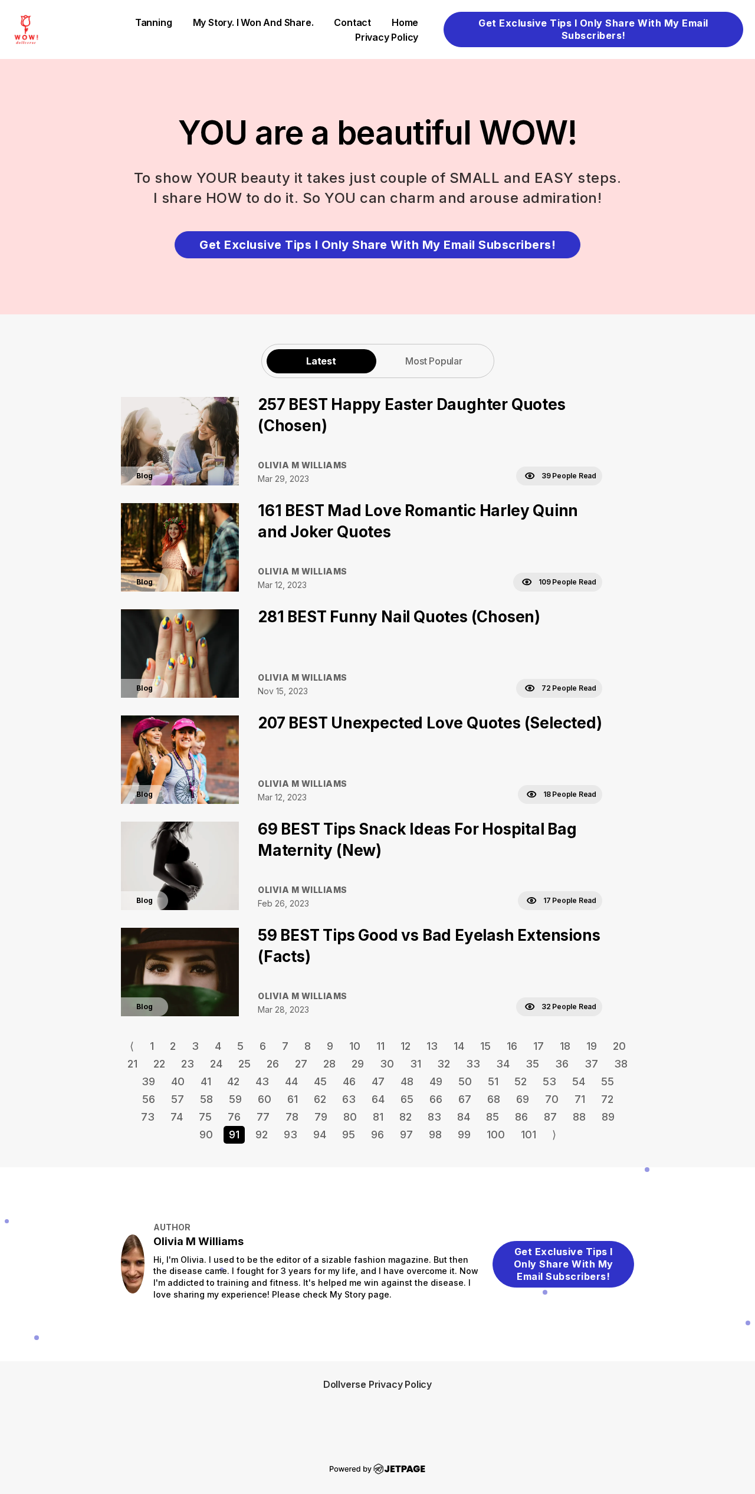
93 (290, 1134)
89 (608, 1117)
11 (380, 1046)
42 (233, 1081)
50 (465, 1081)
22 (159, 1064)
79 (320, 1117)
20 (619, 1046)
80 (350, 1117)
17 (538, 1046)
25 (244, 1064)
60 (264, 1099)
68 (493, 1099)
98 (435, 1134)
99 (464, 1134)
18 (565, 1046)
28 (329, 1064)
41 (206, 1081)
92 (261, 1134)
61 (292, 1099)
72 (607, 1099)
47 (378, 1081)
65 (407, 1099)
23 (187, 1064)
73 (148, 1117)
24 (216, 1064)
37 (591, 1064)
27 (301, 1064)
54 (578, 1081)
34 (503, 1064)
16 (512, 1046)
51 (493, 1081)
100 (496, 1134)
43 (262, 1081)
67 (464, 1099)
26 (273, 1064)
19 (591, 1046)
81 (378, 1117)
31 (415, 1064)
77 (263, 1117)
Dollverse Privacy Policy (377, 1384)
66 (435, 1099)
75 (205, 1117)
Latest (321, 361)
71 (580, 1099)
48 (407, 1081)
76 (234, 1117)
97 (406, 1134)
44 (291, 1081)
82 (405, 1117)
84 (463, 1117)
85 (492, 1117)
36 (562, 1064)
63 (349, 1099)
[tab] (321, 360)
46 (349, 1081)
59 (235, 1099)
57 (177, 1099)
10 (354, 1046)
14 (459, 1046)
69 (522, 1099)
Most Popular (433, 361)
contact (352, 22)
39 (148, 1081)
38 (621, 1064)
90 (206, 1134)
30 (387, 1064)
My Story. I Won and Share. (253, 22)
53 (549, 1081)
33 (473, 1064)
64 (378, 1099)
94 (319, 1134)
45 (320, 1081)
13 (432, 1046)
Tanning (153, 22)
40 (178, 1081)
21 (132, 1064)
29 (358, 1064)
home (405, 22)
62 (320, 1099)
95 (348, 1134)
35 (532, 1064)
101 (528, 1134)
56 (148, 1099)
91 (234, 1134)
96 (377, 1134)
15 (485, 1046)
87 (550, 1117)
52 (520, 1081)
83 (434, 1117)
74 (176, 1117)
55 (607, 1081)
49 (435, 1081)
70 (552, 1099)
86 (521, 1117)
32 (443, 1064)
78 (291, 1117)
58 (206, 1099)
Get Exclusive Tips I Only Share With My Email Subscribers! (593, 29)
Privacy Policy (386, 37)
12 (406, 1046)
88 (579, 1117)
